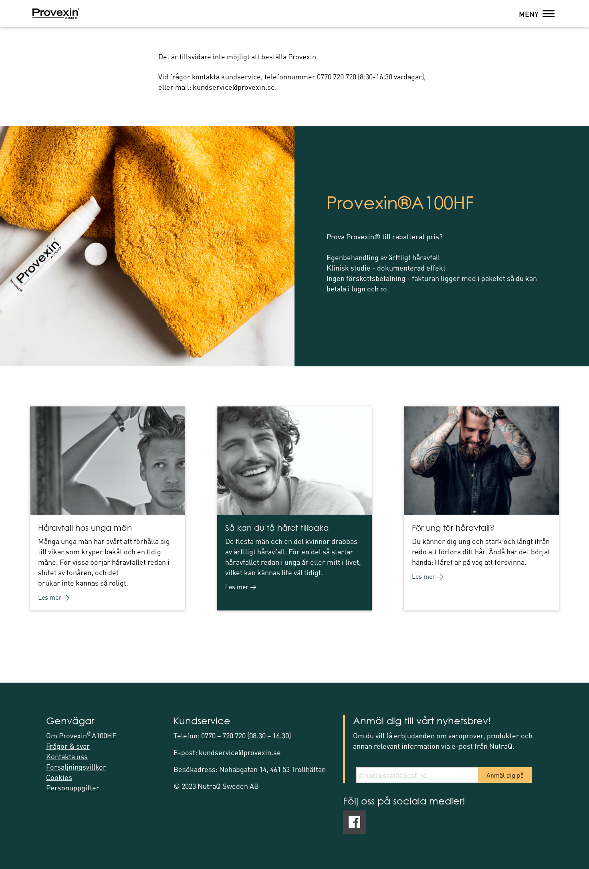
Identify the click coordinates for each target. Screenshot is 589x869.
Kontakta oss (67, 756)
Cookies (59, 777)
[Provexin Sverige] (56, 13)
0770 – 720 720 (224, 735)
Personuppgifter (72, 787)
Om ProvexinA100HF (81, 735)
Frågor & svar (68, 745)
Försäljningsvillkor (76, 766)
